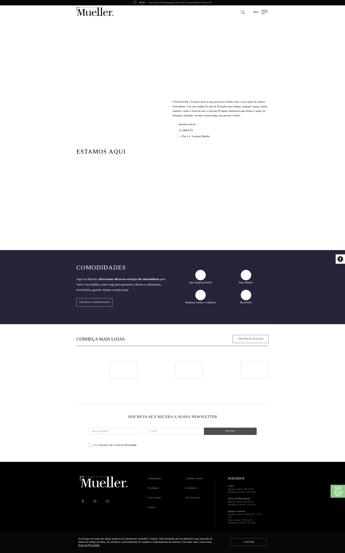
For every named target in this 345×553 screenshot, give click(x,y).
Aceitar (249, 542)
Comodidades (154, 478)
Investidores (191, 488)
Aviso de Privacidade (126, 445)
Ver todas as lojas (251, 339)
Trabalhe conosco (194, 478)
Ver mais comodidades (94, 302)
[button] (340, 259)
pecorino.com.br (187, 124)
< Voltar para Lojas (85, 49)
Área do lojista (192, 497)
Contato (152, 507)
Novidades (153, 488)
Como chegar (154, 497)
